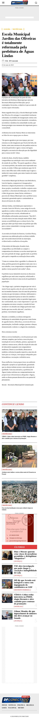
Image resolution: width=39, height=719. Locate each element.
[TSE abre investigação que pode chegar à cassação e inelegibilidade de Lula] (7, 569)
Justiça (18, 561)
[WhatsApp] (12, 70)
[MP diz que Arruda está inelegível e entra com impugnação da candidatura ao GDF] (7, 584)
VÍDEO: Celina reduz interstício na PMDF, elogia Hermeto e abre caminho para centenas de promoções (24, 599)
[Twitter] (8, 70)
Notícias (17, 29)
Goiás (7, 29)
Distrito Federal (22, 590)
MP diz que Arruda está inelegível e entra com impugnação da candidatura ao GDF (24, 583)
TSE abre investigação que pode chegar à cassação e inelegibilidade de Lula (25, 569)
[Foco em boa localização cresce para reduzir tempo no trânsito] (19, 492)
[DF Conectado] (3, 61)
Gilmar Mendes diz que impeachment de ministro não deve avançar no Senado (25, 614)
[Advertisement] (19, 13)
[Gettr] (21, 70)
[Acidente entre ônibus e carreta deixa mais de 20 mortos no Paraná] (19, 456)
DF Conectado (13, 61)
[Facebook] (4, 70)
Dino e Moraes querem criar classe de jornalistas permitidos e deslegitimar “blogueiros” (25, 555)
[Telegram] (17, 70)
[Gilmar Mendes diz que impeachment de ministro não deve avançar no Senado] (7, 614)
